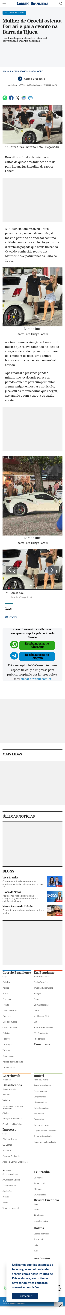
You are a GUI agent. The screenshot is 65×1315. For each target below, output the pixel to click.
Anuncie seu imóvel (42, 1085)
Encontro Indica (41, 1221)
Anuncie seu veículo (11, 1179)
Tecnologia (7, 1044)
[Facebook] (11, 99)
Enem (36, 999)
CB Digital (7, 1145)
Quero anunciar (9, 1089)
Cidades (6, 982)
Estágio (37, 993)
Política (6, 988)
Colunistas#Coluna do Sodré (27, 71)
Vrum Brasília (40, 1194)
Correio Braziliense (17, 972)
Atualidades (39, 1215)
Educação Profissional (43, 1027)
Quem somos (8, 1056)
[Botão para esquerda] (11, 570)
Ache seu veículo (10, 1174)
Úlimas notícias (40, 1102)
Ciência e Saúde (10, 1027)
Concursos (42, 1044)
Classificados (12, 1085)
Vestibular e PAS (41, 1016)
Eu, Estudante (44, 972)
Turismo (6, 1050)
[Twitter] (17, 99)
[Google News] (23, 99)
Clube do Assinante (11, 1156)
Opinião (6, 1033)
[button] (41, 1287)
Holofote (6, 1038)
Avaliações (7, 1191)
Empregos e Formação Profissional (13, 1107)
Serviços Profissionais (12, 1118)
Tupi (36, 1250)
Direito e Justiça (10, 1022)
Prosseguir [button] (25, 1296)
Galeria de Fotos (41, 1125)
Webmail (7, 1079)
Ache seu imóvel (41, 1079)
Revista (37, 1209)
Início (6, 71)
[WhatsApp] (5, 99)
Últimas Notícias (41, 1005)
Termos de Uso (9, 1067)
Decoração (39, 1119)
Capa (5, 976)
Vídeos (6, 1196)
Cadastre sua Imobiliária (45, 1142)
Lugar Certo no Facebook (45, 1130)
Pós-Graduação (41, 1033)
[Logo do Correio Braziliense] (32, 4)
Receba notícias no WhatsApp (37, 645)
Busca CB (7, 1150)
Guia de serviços (41, 1108)
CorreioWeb (11, 1076)
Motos (5, 1202)
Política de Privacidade (13, 1061)
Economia (7, 999)
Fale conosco (39, 1038)
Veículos (6, 1100)
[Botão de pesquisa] (60, 3)
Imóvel (39, 1076)
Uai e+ (37, 1245)
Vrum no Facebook (11, 1208)
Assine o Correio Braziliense (15, 1162)
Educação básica (41, 976)
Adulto (6, 1113)
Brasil (5, 993)
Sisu (35, 1022)
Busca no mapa (40, 1091)
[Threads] (59, 1288)
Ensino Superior (41, 982)
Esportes (7, 1016)
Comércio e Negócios (12, 1124)
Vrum (7, 1170)
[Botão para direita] (53, 570)
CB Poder (38, 1189)
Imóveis (6, 1094)
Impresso (9, 1129)
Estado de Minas (41, 1233)
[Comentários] (30, 99)
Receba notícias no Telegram (37, 656)
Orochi (12, 617)
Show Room (39, 1113)
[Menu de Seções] (4, 3)
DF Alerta (38, 1177)
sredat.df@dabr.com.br (36, 679)
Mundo (6, 1005)
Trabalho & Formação (43, 988)
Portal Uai (38, 1239)
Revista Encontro (46, 1200)
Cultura (37, 1010)
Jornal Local (39, 1183)
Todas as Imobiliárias (43, 1136)
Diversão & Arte (10, 1010)
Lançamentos (40, 1096)
